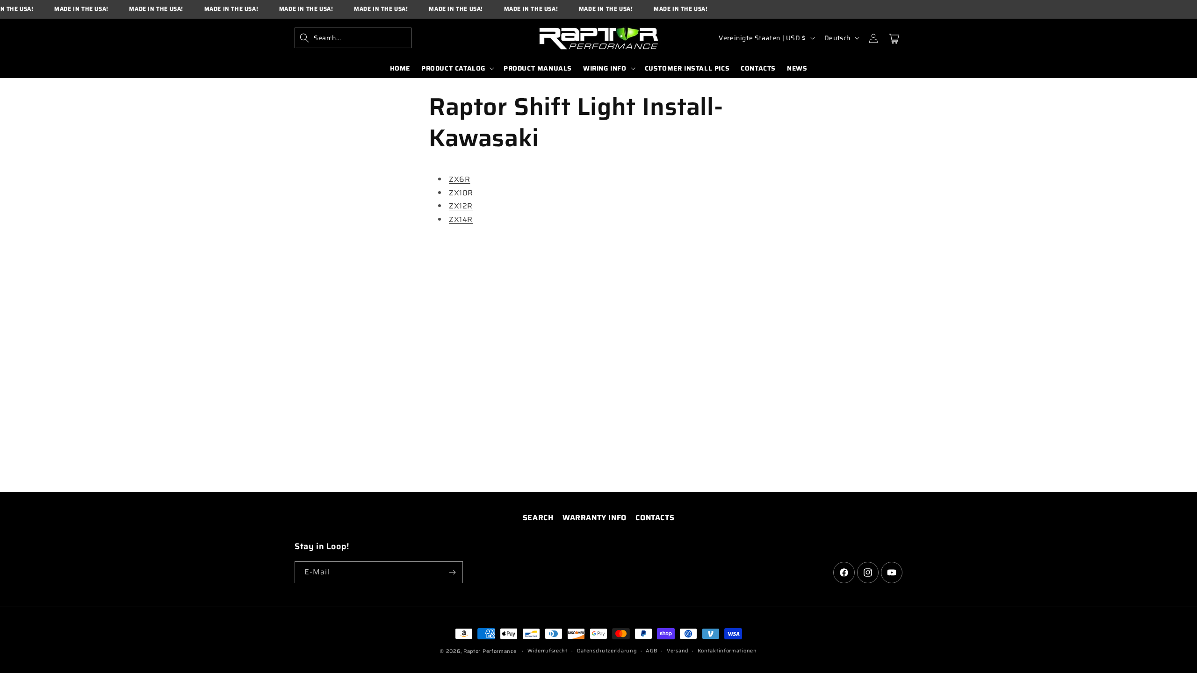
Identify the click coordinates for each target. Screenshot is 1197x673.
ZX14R (461, 219)
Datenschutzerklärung (607, 651)
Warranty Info (594, 517)
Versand (677, 651)
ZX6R (459, 179)
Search (538, 517)
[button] (353, 38)
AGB (651, 651)
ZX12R (461, 206)
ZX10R (461, 193)
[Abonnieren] (452, 572)
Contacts (654, 517)
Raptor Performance (490, 651)
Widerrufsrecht (547, 651)
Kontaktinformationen (727, 651)
